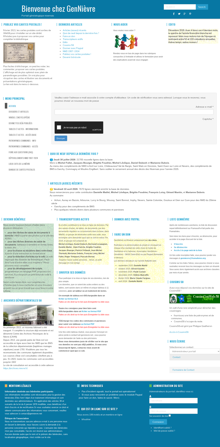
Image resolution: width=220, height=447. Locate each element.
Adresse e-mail (205, 106)
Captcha (208, 119)
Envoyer (61, 138)
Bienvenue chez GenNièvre (58, 8)
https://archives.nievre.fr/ (15, 368)
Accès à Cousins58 (178, 332)
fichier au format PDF (91, 311)
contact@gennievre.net (31, 413)
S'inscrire (178, 244)
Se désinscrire (180, 247)
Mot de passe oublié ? (164, 430)
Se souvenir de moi (158, 416)
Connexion (158, 421)
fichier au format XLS (68, 299)
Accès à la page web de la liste (188, 250)
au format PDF (87, 324)
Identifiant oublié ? (162, 427)
